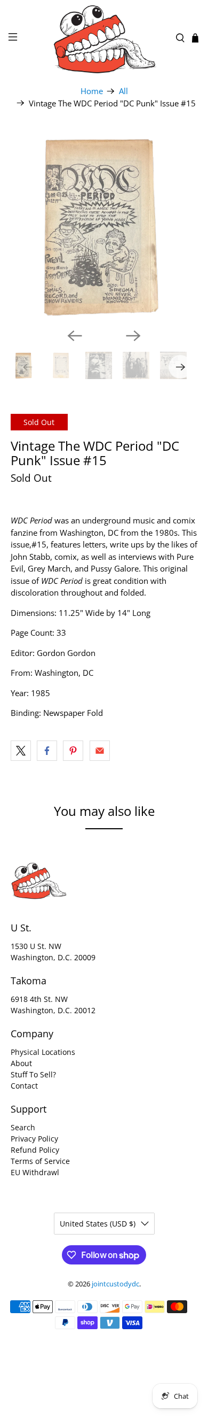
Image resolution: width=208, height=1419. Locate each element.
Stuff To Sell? (33, 1074)
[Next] (133, 336)
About (21, 1063)
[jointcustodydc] (104, 38)
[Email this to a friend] (100, 751)
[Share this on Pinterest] (73, 751)
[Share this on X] (21, 751)
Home (92, 91)
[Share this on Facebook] (47, 751)
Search (23, 1127)
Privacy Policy (34, 1138)
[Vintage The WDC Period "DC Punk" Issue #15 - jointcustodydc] (104, 226)
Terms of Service (40, 1161)
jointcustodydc (115, 1284)
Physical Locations (43, 1052)
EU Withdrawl (35, 1172)
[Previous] (75, 336)
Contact (24, 1086)
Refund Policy (35, 1150)
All (123, 91)
